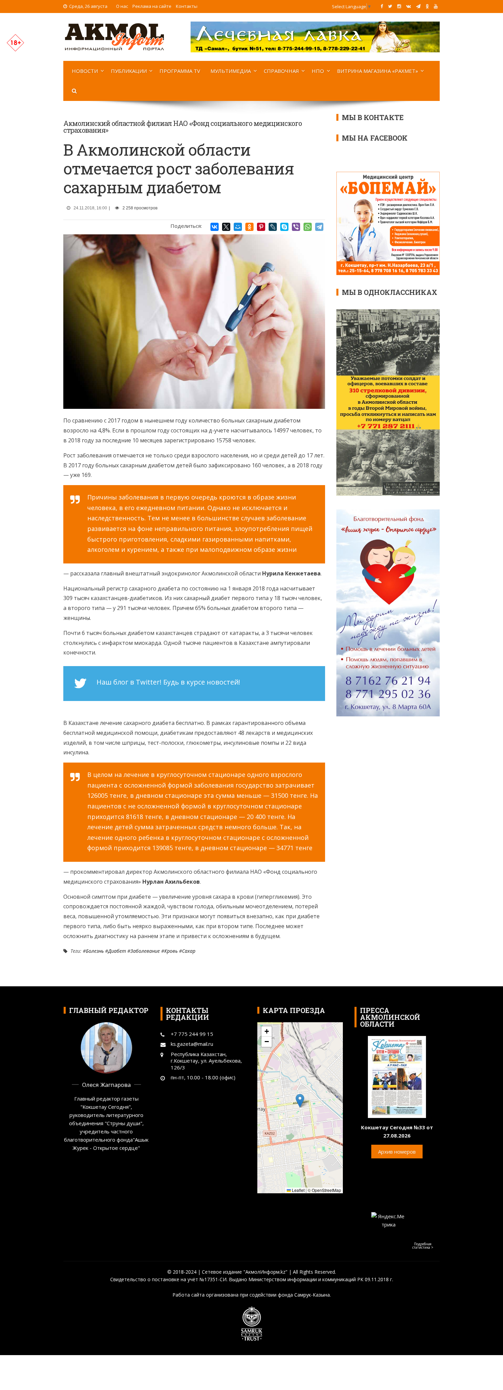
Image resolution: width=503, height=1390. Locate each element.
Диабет (117, 951)
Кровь (171, 951)
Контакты (186, 6)
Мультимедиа (230, 70)
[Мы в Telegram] (418, 6)
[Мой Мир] (238, 227)
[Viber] (296, 227)
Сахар (188, 951)
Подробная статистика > (422, 1245)
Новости (85, 70)
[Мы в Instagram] (399, 6)
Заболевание (145, 951)
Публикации (129, 70)
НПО (318, 70)
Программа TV (179, 70)
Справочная (281, 70)
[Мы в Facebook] (381, 6)
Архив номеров (397, 1151)
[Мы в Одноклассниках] (427, 6)
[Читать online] (397, 1076)
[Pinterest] (261, 227)
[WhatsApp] (308, 227)
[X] (226, 227)
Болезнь (95, 951)
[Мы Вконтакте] (408, 6)
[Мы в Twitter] (390, 6)
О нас (122, 6)
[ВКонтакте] (214, 227)
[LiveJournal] (273, 227)
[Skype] (284, 227)
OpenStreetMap (326, 1190)
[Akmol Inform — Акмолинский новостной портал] (114, 36)
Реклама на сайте (151, 6)
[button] (300, 1101)
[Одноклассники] (249, 227)
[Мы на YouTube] (436, 6)
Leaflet (298, 1190)
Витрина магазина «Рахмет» (377, 70)
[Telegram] (319, 227)
